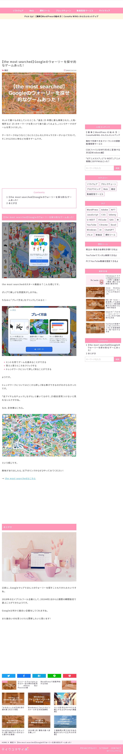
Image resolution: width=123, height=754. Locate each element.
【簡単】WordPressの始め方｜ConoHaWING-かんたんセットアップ (103, 133)
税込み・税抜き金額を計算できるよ (102, 249)
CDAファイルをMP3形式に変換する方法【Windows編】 (103, 151)
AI (101, 229)
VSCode (102, 219)
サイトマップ (104, 10)
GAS (112, 219)
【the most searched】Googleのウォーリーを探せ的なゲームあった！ (103, 347)
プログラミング (93, 189)
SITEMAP (104, 748)
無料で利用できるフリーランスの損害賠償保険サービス (103, 142)
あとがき (11, 203)
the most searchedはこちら (20, 478)
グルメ (90, 234)
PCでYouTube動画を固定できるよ (102, 261)
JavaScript (92, 214)
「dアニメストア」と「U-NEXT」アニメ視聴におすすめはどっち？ (103, 160)
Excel (113, 224)
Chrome (103, 224)
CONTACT (116, 748)
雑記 (6, 70)
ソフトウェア (18, 10)
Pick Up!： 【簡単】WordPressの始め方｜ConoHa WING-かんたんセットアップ (61, 16)
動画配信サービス (85, 10)
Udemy (112, 214)
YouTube (91, 224)
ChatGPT (109, 229)
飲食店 (99, 234)
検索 (117, 168)
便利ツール (45, 10)
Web (31, 10)
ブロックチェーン (63, 10)
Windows (91, 229)
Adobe (104, 209)
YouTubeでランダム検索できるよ (101, 255)
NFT (113, 209)
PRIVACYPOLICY (88, 748)
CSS (103, 214)
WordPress (92, 209)
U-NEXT (91, 219)
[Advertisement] (61, 37)
